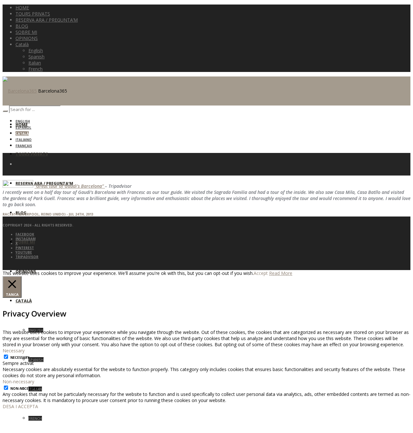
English (22, 121)
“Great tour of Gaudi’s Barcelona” (70, 186)
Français (23, 146)
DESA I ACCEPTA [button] (20, 406)
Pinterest (24, 248)
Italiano (23, 139)
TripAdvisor (26, 257)
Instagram (25, 239)
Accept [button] (261, 273)
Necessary (19, 357)
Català (22, 133)
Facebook (24, 234)
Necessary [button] (14, 350)
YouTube (23, 252)
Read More (280, 273)
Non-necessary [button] (18, 381)
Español (23, 127)
